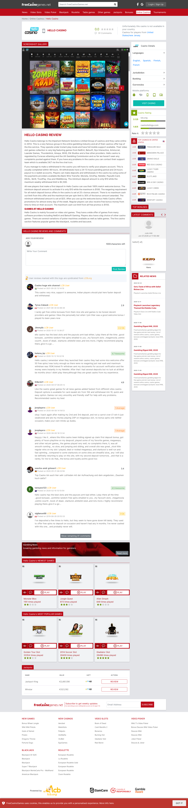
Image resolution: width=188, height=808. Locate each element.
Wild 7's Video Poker (139, 723)
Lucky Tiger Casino (152, 170)
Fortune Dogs (27, 743)
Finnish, (157, 60)
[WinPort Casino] (142, 200)
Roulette (75, 12)
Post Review (119, 269)
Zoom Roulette (64, 774)
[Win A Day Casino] (142, 182)
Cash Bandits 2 (101, 727)
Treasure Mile (154, 147)
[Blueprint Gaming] (88, 681)
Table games (89, 12)
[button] (30, 88)
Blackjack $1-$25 (29, 755)
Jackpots (117, 12)
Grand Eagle (153, 159)
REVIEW (114, 681)
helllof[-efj (137, 242)
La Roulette (63, 759)
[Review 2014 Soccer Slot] (75, 630)
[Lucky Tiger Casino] (142, 170)
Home (25, 18)
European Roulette (66, 755)
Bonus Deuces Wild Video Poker (144, 727)
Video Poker (50, 12)
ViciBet (61, 739)
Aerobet (61, 723)
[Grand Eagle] (142, 158)
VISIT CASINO (148, 103)
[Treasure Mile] (142, 147)
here (111, 803)
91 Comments (105, 33)
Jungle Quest (66, 598)
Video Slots (35, 12)
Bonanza (98, 731)
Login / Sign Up (155, 4)
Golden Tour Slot (32, 652)
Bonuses (129, 12)
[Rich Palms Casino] (142, 194)
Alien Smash (102, 598)
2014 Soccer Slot (68, 652)
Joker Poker (136, 739)
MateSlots (62, 727)
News (24, 12)
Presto (24, 735)
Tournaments (159, 12)
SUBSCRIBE (147, 704)
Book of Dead (100, 723)
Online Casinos (143, 12)
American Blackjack (30, 774)
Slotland (152, 176)
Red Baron (99, 743)
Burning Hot (100, 735)
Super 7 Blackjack (29, 766)
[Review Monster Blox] (39, 577)
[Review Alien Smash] (112, 577)
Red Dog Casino (154, 164)
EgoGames (62, 743)
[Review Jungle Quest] (75, 577)
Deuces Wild (136, 731)
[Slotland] (142, 176)
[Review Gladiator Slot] (112, 630)
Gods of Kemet (28, 731)
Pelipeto (61, 731)
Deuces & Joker (137, 743)
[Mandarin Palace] (142, 153)
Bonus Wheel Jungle (30, 723)
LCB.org (88, 278)
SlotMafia (62, 735)
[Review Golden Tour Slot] (39, 630)
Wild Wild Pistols (28, 727)
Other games (104, 12)
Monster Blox (30, 598)
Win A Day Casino (155, 182)
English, (136, 60)
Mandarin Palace (155, 153)
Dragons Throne (28, 739)
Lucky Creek (153, 188)
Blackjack (64, 12)
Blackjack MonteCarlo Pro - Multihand (37, 770)
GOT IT (179, 803)
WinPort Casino (155, 200)
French (136, 65)
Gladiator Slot (103, 652)
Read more (122, 553)
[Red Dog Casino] (142, 164)
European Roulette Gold (68, 763)
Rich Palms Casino (156, 194)
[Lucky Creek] (142, 188)
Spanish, (147, 60)
